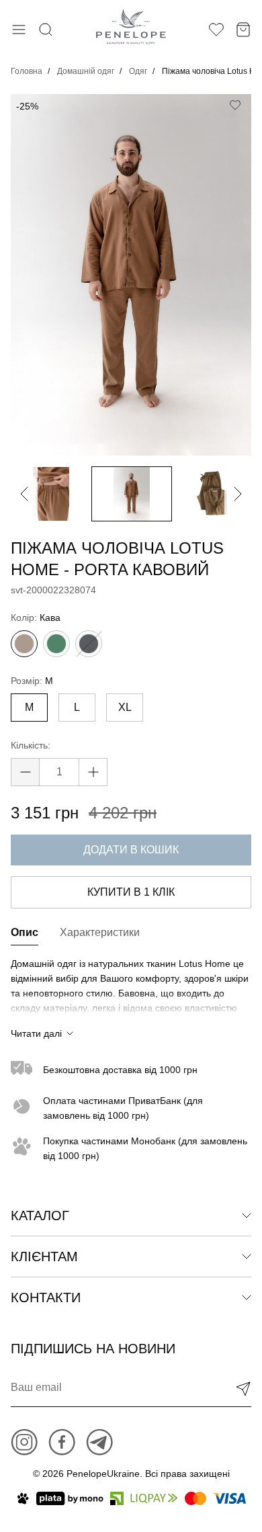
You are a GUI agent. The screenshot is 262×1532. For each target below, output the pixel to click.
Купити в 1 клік (131, 892)
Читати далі (36, 1033)
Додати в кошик (131, 849)
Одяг (138, 71)
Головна (26, 71)
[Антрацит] (88, 643)
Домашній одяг (85, 71)
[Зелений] (56, 643)
